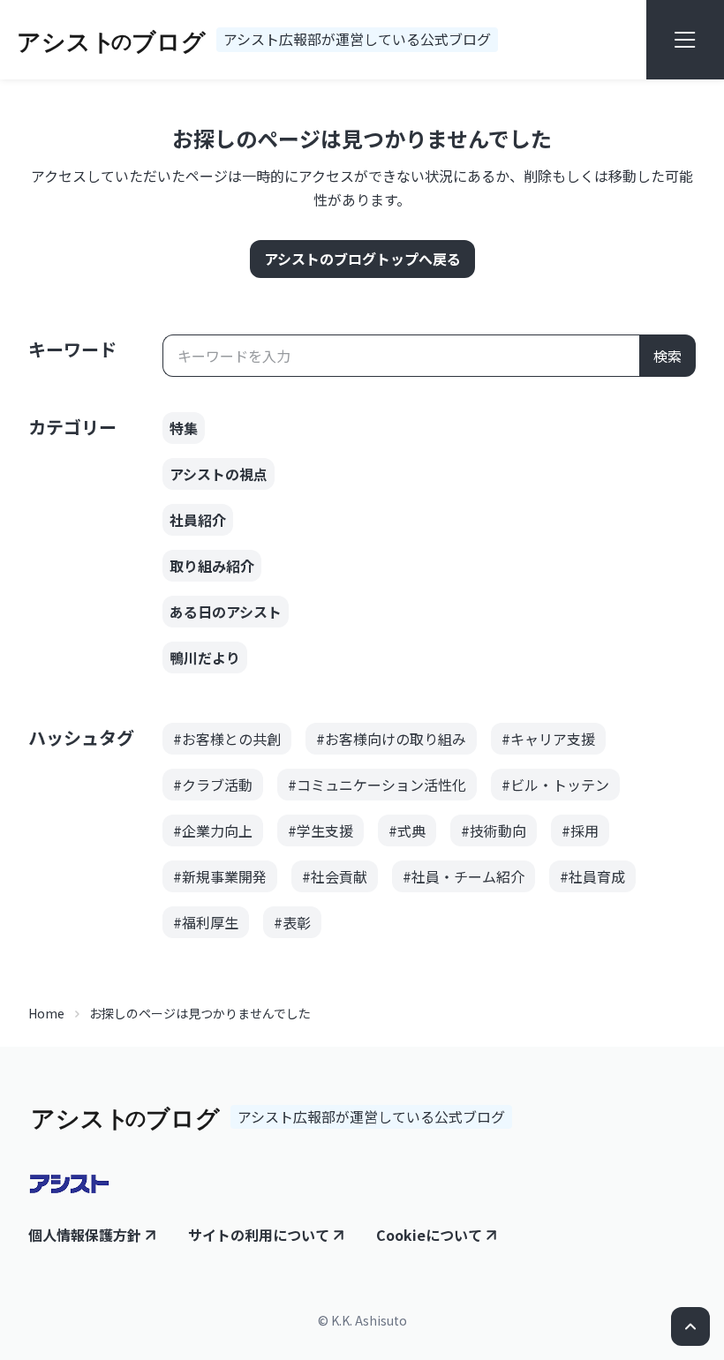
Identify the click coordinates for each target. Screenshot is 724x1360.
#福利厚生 (205, 922)
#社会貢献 (334, 876)
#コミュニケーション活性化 (377, 784)
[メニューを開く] (685, 39)
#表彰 (292, 922)
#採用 (580, 830)
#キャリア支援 (548, 738)
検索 (667, 355)
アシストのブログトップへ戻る (362, 258)
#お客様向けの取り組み (391, 738)
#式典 (407, 830)
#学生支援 (320, 830)
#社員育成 (592, 876)
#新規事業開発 (220, 876)
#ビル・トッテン (555, 784)
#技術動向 (493, 830)
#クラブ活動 (213, 784)
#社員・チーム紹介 (463, 876)
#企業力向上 (213, 830)
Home (46, 1013)
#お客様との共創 (227, 738)
